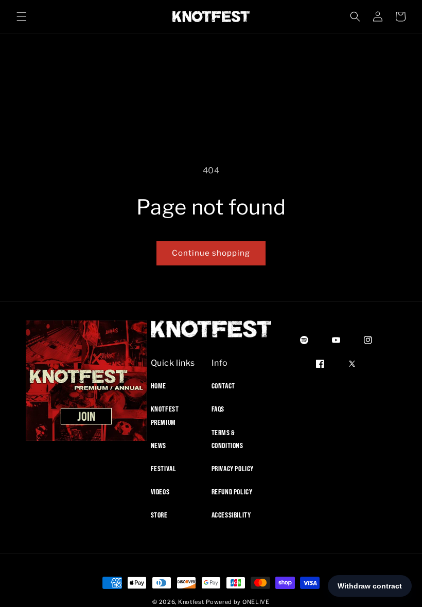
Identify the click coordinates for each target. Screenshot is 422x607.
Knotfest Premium (165, 415)
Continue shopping (211, 253)
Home (158, 386)
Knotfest (191, 601)
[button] (21, 16)
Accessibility (231, 515)
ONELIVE (256, 601)
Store (159, 515)
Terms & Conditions (227, 439)
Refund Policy (232, 492)
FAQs (218, 409)
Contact (223, 386)
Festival (164, 469)
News (158, 445)
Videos (160, 492)
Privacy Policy (233, 469)
